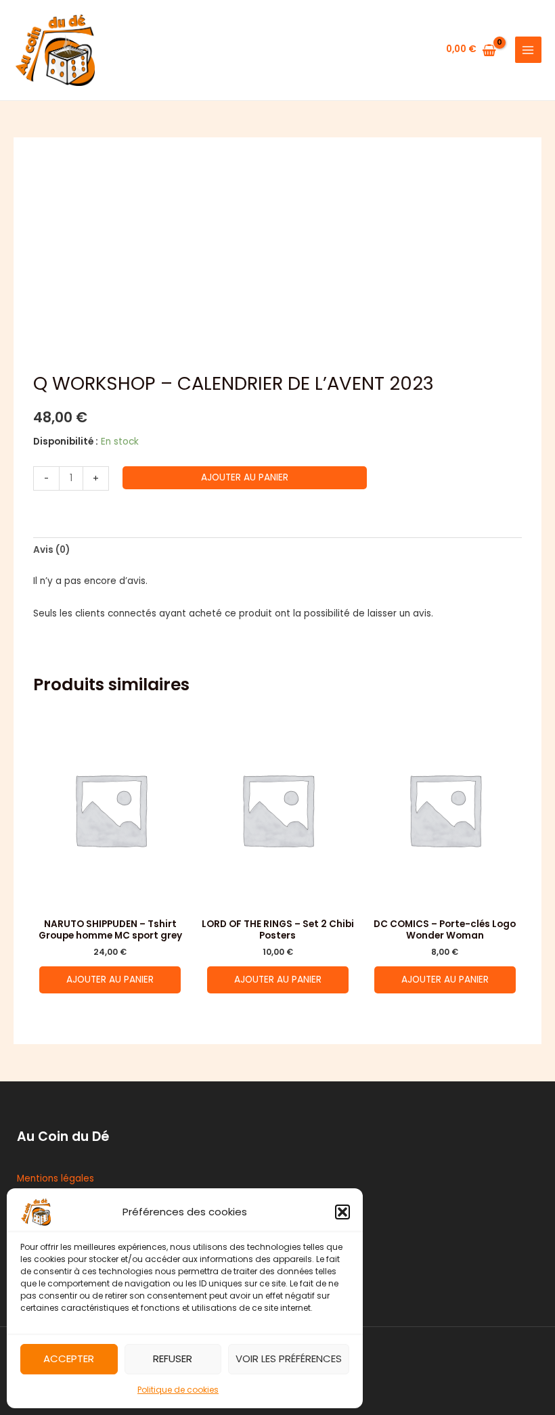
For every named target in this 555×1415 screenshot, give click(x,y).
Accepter (68, 1358)
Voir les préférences (289, 1358)
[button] (342, 1212)
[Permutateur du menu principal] (528, 50)
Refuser (172, 1358)
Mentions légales (55, 1178)
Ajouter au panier (244, 477)
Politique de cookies (178, 1389)
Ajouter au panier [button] (110, 979)
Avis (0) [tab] (51, 549)
